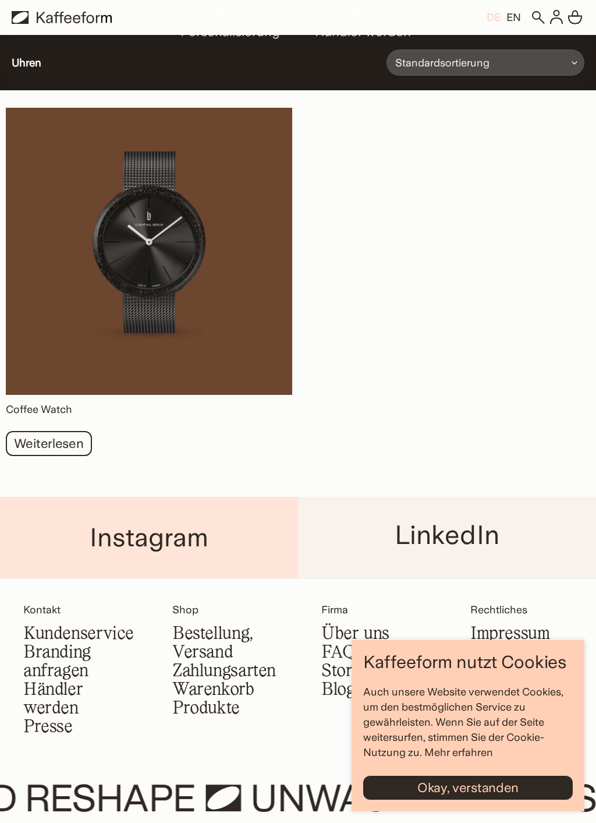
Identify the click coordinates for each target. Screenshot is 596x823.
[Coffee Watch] (149, 251)
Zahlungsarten (224, 671)
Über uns (287, 10)
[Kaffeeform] (62, 17)
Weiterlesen (49, 443)
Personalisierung (230, 31)
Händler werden (363, 31)
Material (373, 10)
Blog (337, 690)
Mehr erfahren (458, 752)
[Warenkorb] (575, 17)
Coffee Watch (39, 409)
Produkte (206, 709)
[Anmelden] (556, 17)
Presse (48, 727)
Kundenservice (78, 634)
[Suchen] (537, 17)
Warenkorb (213, 690)
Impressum (510, 634)
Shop (209, 10)
